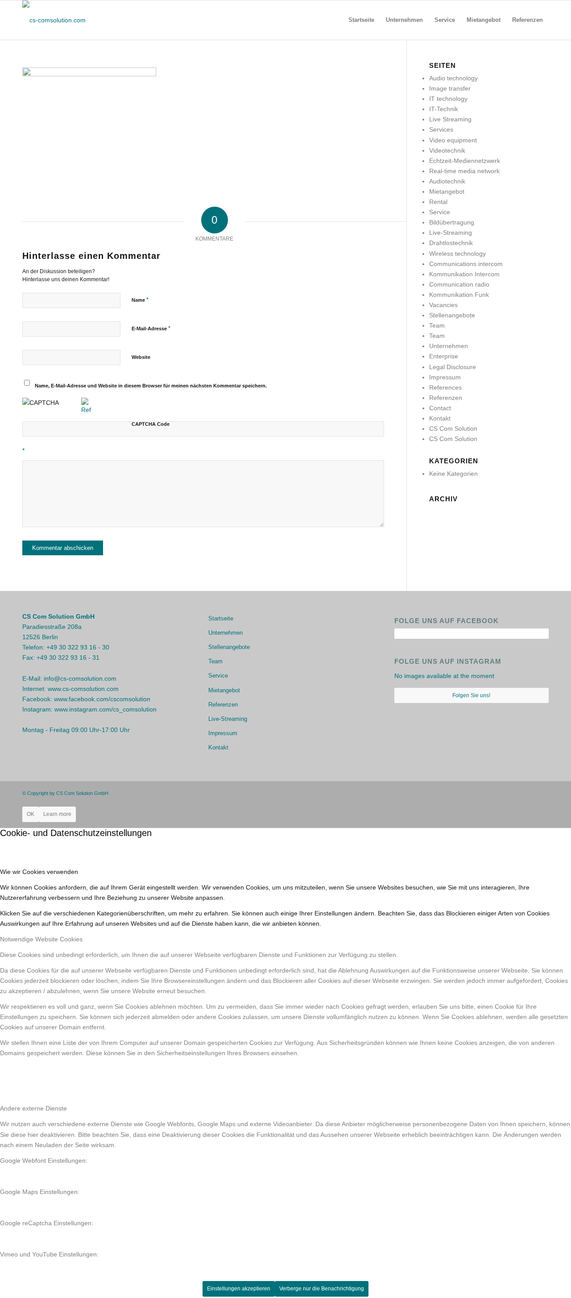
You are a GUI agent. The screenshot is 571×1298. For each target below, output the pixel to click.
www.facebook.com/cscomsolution (102, 699)
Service (439, 212)
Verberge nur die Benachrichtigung (321, 1289)
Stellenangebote (452, 315)
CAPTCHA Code (151, 424)
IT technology (448, 98)
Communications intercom (466, 263)
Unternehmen (448, 345)
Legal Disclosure (452, 366)
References (445, 387)
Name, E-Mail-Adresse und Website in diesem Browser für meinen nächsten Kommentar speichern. (151, 385)
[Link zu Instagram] (528, 792)
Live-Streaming (450, 232)
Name (140, 299)
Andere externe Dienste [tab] (33, 1108)
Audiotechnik (447, 181)
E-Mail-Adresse (151, 328)
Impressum (445, 377)
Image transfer (450, 88)
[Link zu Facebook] (515, 792)
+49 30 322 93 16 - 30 (77, 647)
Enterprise (443, 356)
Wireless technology (457, 253)
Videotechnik (447, 150)
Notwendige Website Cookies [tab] (41, 939)
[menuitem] (361, 20)
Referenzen (445, 397)
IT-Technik (443, 108)
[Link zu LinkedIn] (542, 792)
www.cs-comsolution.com (83, 688)
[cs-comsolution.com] (54, 20)
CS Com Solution (453, 428)
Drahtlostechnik (451, 242)
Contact (440, 408)
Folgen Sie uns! (471, 695)
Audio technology (453, 78)
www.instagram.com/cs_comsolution (105, 709)
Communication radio (459, 284)
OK (30, 814)
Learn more (57, 814)
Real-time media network (464, 171)
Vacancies (443, 304)
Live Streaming (450, 119)
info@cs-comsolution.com (80, 678)
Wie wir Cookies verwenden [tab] (39, 871)
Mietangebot (446, 191)
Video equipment (453, 140)
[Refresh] (86, 409)
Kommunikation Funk (459, 294)
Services (441, 129)
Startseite (220, 618)
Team (437, 325)
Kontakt (440, 418)
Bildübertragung (451, 222)
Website (141, 357)
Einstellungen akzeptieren (238, 1289)
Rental (438, 201)
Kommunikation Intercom (464, 274)
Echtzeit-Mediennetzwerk (464, 160)
